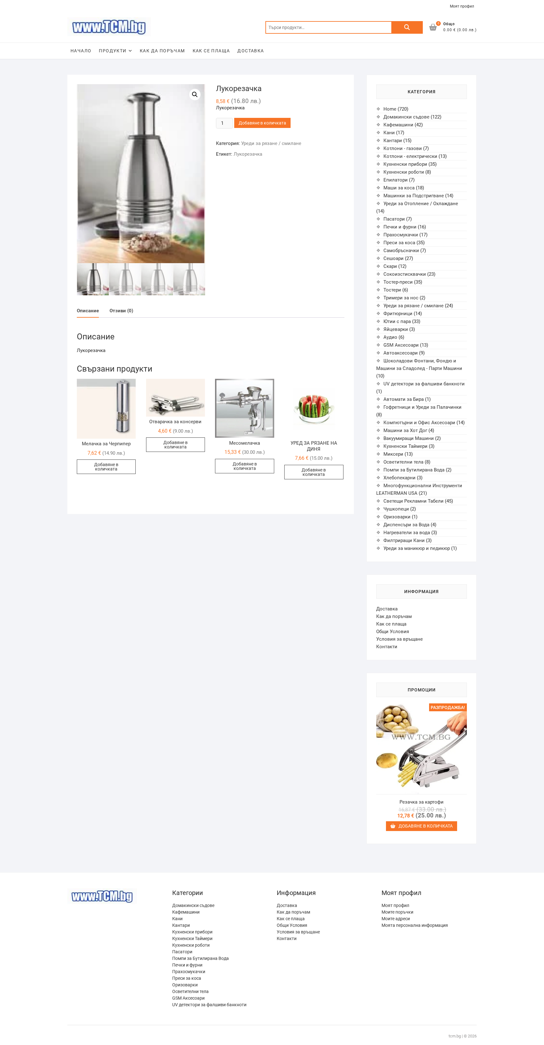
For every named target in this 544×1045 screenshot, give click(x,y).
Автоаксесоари (400, 353)
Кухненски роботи (403, 172)
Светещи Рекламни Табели (413, 501)
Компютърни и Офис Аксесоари (419, 422)
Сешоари (393, 258)
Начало (81, 50)
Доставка (250, 50)
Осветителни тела (403, 462)
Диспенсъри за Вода (406, 525)
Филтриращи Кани (404, 540)
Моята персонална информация (415, 925)
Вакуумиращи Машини (408, 438)
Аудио (390, 337)
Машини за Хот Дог (405, 430)
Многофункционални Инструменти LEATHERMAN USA (419, 489)
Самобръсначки (401, 250)
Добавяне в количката (262, 122)
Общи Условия (392, 631)
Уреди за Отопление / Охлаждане (420, 203)
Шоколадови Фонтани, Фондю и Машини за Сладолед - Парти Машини (419, 364)
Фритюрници (397, 313)
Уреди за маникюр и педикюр (416, 548)
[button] (195, 94)
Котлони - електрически (410, 156)
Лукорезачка (248, 154)
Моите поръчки (397, 912)
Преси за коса (399, 242)
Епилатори (395, 180)
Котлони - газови (402, 148)
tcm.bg (455, 1036)
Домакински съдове (406, 117)
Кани (389, 133)
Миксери (393, 454)
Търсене (407, 27)
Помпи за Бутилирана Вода (414, 470)
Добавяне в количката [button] (106, 466)
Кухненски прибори (405, 164)
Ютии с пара (397, 321)
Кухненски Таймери (405, 446)
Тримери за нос (400, 298)
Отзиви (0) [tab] (121, 311)
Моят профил (462, 6)
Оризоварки (397, 517)
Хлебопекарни (399, 478)
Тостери (392, 290)
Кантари (392, 140)
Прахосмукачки (400, 235)
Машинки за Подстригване (413, 196)
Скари (390, 266)
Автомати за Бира (403, 399)
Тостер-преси (398, 282)
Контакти (386, 647)
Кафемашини (398, 125)
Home (389, 109)
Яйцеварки (395, 329)
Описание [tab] (88, 311)
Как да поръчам (162, 50)
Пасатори (394, 219)
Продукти (112, 50)
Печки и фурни (399, 227)
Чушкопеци (396, 509)
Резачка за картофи (422, 802)
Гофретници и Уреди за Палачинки (422, 407)
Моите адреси (396, 918)
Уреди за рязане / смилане (271, 143)
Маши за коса (399, 188)
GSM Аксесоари (401, 345)
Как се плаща (211, 50)
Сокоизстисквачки (404, 274)
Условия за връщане (399, 639)
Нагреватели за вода (406, 532)
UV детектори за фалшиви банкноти (424, 384)
